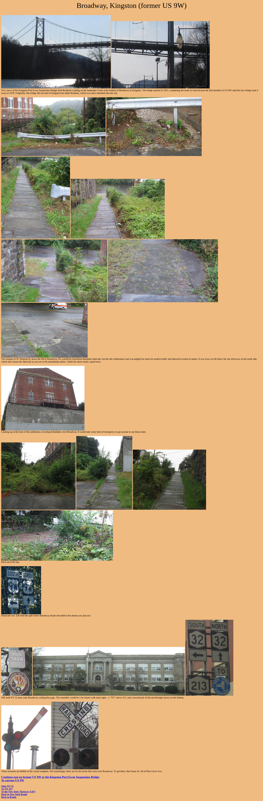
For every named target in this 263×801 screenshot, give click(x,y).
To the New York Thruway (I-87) (18, 791)
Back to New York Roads (14, 794)
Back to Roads (8, 797)
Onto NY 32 (7, 786)
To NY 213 (6, 789)
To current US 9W (12, 780)
